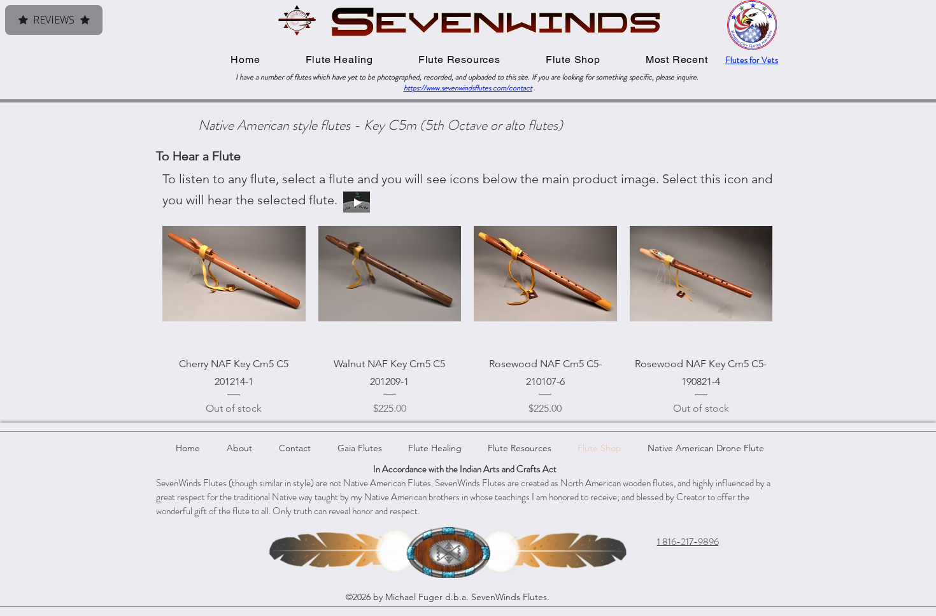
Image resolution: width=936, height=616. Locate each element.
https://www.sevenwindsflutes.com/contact (468, 88)
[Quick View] (234, 274)
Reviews (53, 20)
